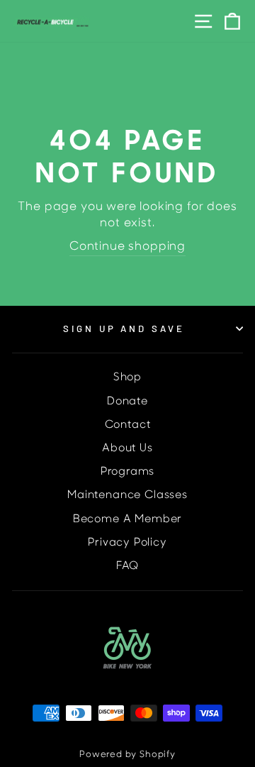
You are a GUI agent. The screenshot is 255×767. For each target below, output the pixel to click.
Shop (127, 378)
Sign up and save (124, 328)
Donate (127, 402)
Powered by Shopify (127, 755)
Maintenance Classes (127, 495)
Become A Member (127, 519)
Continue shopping (127, 247)
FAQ (127, 566)
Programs (128, 472)
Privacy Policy (127, 543)
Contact (128, 425)
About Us (127, 448)
